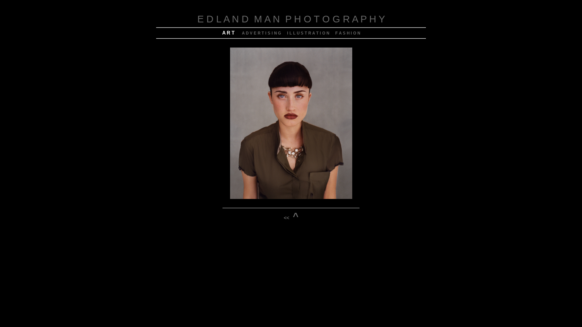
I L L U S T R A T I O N (308, 33)
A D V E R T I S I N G (261, 33)
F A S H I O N (347, 33)
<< (286, 217)
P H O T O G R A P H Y (335, 19)
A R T (228, 32)
